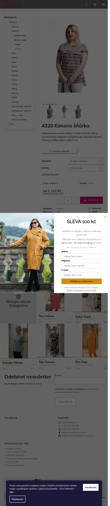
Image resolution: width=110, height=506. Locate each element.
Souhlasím (90, 487)
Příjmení (65, 260)
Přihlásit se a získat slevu (81, 281)
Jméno (64, 251)
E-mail (64, 270)
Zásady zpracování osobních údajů (81, 290)
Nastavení (17, 499)
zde (11, 491)
